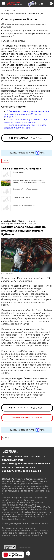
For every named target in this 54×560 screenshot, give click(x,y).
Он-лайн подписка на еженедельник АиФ (26, 463)
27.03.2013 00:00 (8, 11)
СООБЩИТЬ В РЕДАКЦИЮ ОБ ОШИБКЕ (21, 471)
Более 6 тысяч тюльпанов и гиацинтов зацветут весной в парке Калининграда (29, 182)
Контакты (7, 467)
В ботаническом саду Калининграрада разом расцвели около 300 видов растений (26, 114)
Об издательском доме (15, 456)
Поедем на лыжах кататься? (24, 206)
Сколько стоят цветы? (22, 197)
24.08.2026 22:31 (8, 221)
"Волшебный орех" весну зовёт (25, 189)
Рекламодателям (25, 467)
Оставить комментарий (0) (27, 418)
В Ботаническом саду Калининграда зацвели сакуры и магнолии (25, 120)
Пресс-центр (38, 456)
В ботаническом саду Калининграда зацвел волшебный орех (25, 126)
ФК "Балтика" (7, 273)
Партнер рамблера (24, 547)
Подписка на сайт (12, 460)
